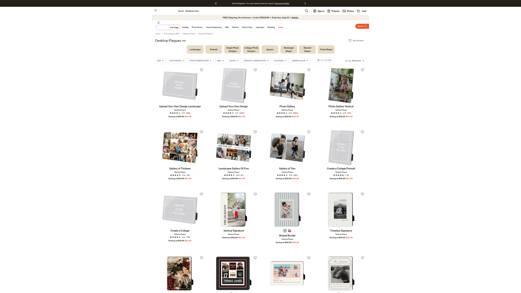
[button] (306, 11)
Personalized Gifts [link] (171, 34)
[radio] (285, 231)
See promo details (282, 3)
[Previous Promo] (217, 3)
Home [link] (158, 34)
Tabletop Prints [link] (188, 34)
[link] (195, 49)
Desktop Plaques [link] (206, 34)
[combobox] (240, 11)
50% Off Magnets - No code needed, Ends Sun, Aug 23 (253, 3)
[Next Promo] (305, 3)
